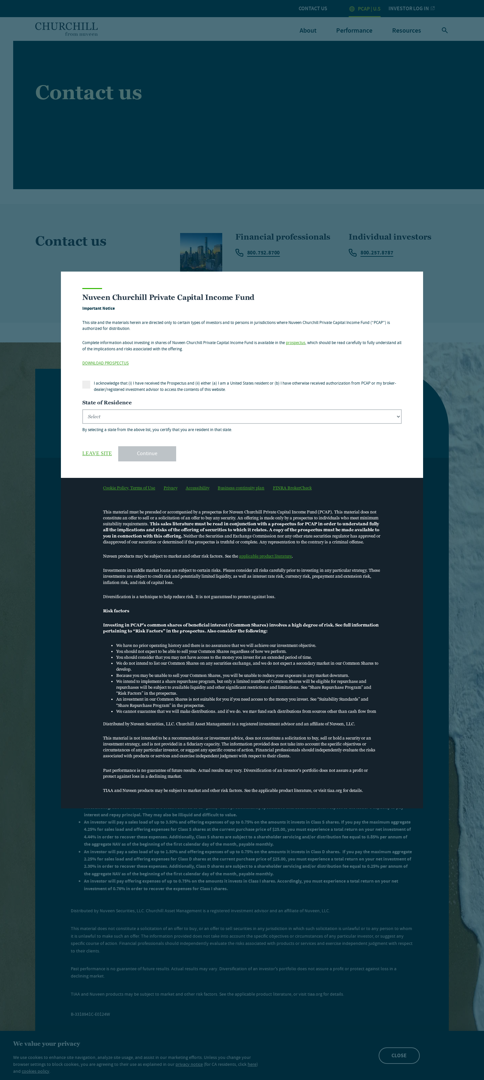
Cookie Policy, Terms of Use (129, 487)
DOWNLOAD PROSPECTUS (105, 363)
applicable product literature (265, 556)
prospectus (295, 343)
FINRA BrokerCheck (292, 487)
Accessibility (197, 487)
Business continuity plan (241, 487)
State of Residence (107, 402)
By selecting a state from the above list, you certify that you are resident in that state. (157, 430)
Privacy (170, 487)
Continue (147, 454)
